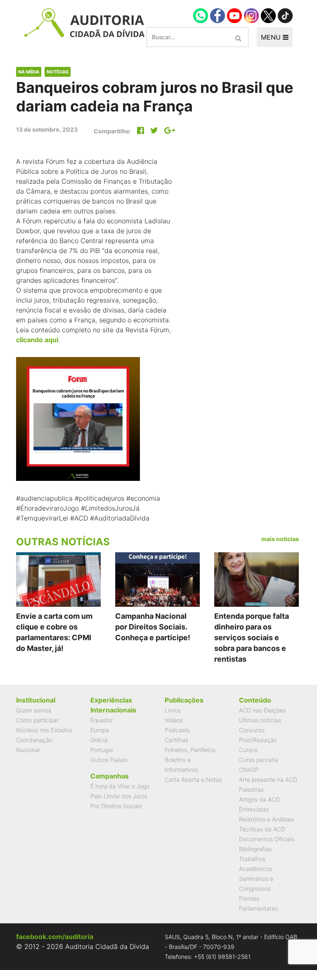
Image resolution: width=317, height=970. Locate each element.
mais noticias (280, 538)
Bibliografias (255, 848)
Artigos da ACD (259, 799)
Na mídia (28, 72)
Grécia (99, 739)
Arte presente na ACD (268, 779)
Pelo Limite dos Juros (118, 796)
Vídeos (174, 720)
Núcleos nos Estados (44, 729)
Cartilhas (176, 739)
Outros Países (109, 759)
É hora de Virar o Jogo (119, 786)
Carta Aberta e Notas (193, 779)
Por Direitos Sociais (116, 805)
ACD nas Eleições (262, 710)
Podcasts (177, 729)
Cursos (248, 749)
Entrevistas (254, 809)
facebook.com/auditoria (54, 936)
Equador (101, 720)
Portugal (101, 749)
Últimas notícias (260, 720)
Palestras (251, 789)
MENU (272, 37)
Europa (99, 729)
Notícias (58, 72)
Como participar (37, 720)
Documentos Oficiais (266, 838)
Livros (173, 710)
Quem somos (33, 710)
